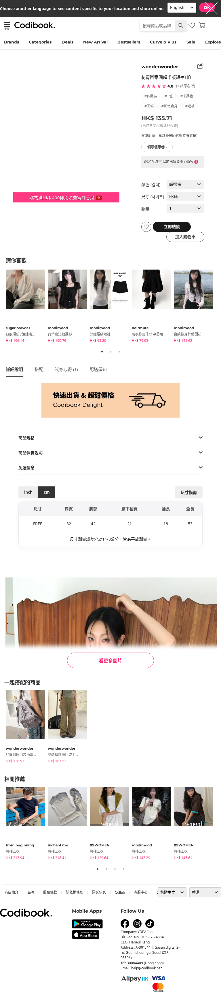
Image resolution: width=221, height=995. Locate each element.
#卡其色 (186, 96)
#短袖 (190, 106)
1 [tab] (102, 352)
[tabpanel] (27, 307)
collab (120, 892)
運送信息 (99, 892)
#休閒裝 (150, 96)
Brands (11, 42)
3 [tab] (119, 352)
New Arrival (95, 42)
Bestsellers (128, 42)
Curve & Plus (163, 42)
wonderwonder (159, 66)
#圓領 (149, 106)
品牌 (30, 892)
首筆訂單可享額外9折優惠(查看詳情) (169, 135)
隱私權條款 (74, 892)
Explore (213, 42)
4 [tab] (123, 869)
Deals (67, 42)
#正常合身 (169, 106)
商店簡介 (11, 892)
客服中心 (141, 892)
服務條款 (50, 892)
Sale (190, 42)
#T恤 (169, 96)
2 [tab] (110, 352)
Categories (40, 42)
